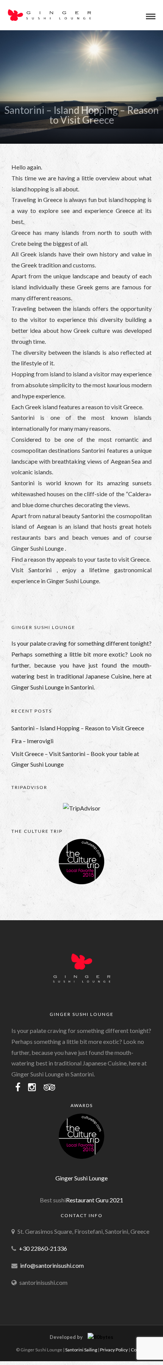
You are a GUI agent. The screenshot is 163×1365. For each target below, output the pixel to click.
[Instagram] (32, 1087)
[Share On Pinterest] (33, 1348)
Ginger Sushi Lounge (81, 1178)
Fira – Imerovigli (32, 740)
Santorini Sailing (81, 1350)
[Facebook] (17, 1087)
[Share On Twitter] (22, 1348)
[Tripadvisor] (49, 1087)
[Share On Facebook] (12, 1348)
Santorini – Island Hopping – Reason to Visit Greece (77, 727)
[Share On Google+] (45, 1348)
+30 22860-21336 (43, 1248)
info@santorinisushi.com (52, 1265)
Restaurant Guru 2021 (94, 1199)
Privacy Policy (114, 1350)
